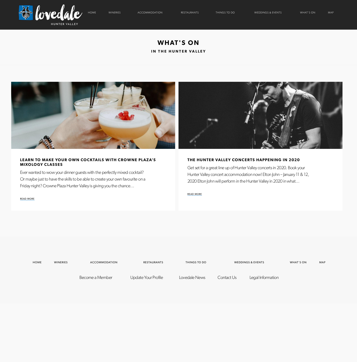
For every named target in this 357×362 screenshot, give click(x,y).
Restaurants (190, 12)
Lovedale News (192, 278)
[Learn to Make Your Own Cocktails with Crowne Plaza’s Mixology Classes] (93, 115)
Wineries (115, 12)
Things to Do (225, 12)
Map (331, 12)
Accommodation (150, 12)
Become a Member (95, 278)
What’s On (307, 12)
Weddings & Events (268, 12)
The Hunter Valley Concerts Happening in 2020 (243, 160)
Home (92, 12)
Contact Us (227, 278)
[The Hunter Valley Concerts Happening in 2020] (260, 115)
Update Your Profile (146, 278)
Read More (27, 199)
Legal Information (264, 278)
